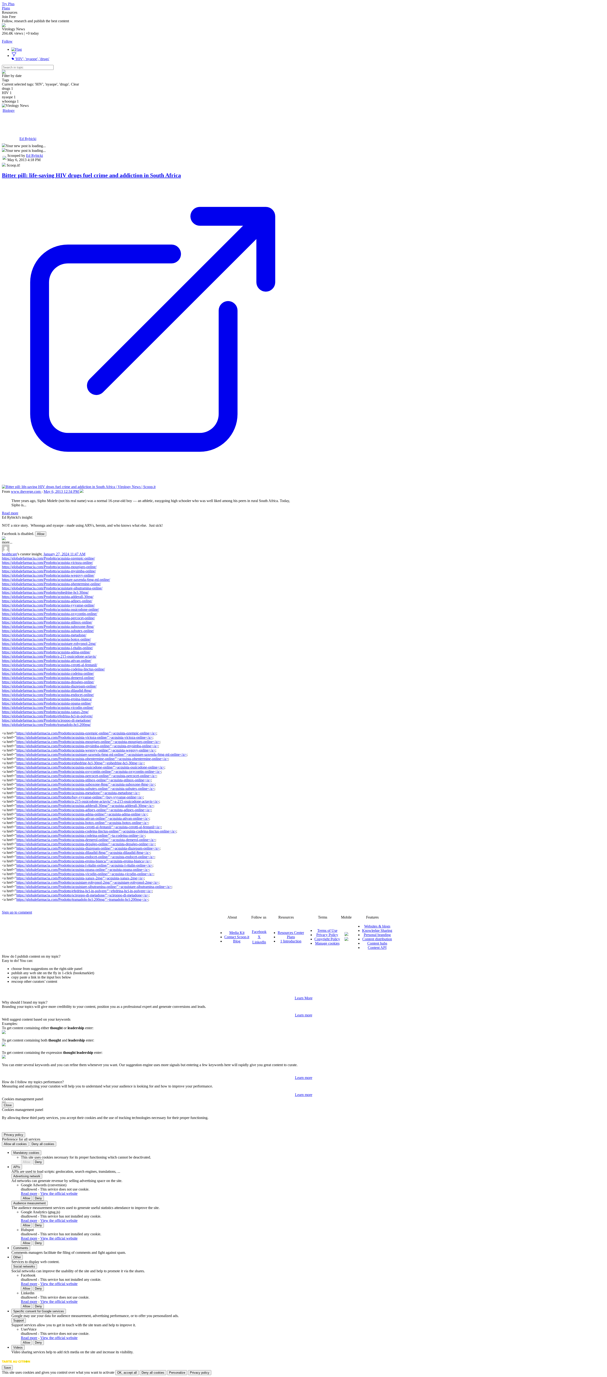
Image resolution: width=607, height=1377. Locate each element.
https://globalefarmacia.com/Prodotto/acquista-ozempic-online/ (48, 558)
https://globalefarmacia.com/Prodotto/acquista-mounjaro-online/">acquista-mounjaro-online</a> (88, 742)
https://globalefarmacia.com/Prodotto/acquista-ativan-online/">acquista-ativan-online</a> (82, 818)
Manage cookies (327, 943)
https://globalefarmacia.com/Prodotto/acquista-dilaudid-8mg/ (47, 690)
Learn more (303, 1015)
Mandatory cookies (26, 1153)
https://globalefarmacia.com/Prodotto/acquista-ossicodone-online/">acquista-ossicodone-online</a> (90, 767)
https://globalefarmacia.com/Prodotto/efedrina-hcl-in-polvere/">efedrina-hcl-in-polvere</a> (84, 891)
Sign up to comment (17, 912)
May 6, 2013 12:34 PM (62, 491)
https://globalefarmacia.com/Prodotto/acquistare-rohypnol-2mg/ (49, 644)
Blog (236, 941)
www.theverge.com (26, 491)
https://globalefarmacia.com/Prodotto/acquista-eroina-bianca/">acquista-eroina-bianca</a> (83, 861)
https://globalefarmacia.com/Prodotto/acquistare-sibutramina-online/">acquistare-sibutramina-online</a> (93, 887)
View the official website (59, 1193)
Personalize (177, 1372)
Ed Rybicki (27, 139)
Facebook (259, 932)
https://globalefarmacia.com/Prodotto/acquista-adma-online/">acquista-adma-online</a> (81, 814)
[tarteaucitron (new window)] (16, 1364)
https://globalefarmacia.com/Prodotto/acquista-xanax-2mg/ (45, 712)
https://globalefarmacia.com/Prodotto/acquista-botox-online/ (46, 639)
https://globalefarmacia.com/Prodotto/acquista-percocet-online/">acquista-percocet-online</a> (86, 776)
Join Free (9, 17)
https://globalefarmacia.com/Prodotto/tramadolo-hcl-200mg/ (46, 725)
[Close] (4, 1102)
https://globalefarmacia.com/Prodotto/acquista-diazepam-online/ (49, 686)
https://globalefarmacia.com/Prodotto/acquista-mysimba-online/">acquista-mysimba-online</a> (87, 746)
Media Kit (236, 933)
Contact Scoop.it (236, 937)
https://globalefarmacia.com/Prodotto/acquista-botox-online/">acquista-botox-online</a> (82, 823)
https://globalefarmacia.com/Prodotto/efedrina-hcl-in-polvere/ (47, 716)
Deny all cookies (43, 1144)
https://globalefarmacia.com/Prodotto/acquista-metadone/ (44, 635)
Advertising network (26, 1176)
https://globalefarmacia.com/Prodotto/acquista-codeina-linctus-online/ (53, 669)
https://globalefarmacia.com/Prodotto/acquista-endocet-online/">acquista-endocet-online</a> (85, 857)
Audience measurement (29, 1203)
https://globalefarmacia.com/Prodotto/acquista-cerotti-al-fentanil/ (49, 665)
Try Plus (8, 4)
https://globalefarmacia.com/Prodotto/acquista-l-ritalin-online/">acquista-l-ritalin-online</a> (84, 865)
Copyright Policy (327, 939)
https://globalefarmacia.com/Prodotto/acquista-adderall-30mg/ (47, 597)
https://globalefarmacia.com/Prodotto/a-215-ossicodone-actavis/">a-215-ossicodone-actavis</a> (87, 801)
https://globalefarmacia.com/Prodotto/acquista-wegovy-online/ (48, 575)
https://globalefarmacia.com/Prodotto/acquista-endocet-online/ (48, 695)
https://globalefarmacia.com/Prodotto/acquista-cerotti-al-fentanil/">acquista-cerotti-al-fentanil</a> (88, 827)
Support (18, 1320)
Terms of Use (327, 931)
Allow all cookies (15, 1144)
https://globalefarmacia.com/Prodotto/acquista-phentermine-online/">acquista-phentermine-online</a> (92, 759)
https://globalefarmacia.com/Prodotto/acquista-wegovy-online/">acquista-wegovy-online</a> (85, 750)
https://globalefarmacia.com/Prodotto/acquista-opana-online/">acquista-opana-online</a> (82, 870)
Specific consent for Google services (38, 1311)
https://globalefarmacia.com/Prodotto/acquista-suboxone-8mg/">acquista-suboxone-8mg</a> (85, 784)
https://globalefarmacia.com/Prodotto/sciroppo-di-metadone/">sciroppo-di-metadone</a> (82, 895)
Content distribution (377, 939)
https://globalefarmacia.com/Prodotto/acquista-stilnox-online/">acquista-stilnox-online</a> (83, 780)
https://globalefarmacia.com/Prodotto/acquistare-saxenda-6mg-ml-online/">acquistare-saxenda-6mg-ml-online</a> (101, 754)
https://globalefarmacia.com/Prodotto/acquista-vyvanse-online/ (48, 605)
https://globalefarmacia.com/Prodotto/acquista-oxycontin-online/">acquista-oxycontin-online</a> (88, 772)
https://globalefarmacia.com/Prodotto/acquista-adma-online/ (46, 652)
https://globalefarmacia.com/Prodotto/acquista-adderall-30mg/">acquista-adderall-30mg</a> (84, 806)
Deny (38, 1162)
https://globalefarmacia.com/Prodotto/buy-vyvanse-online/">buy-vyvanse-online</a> (79, 797)
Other (17, 1257)
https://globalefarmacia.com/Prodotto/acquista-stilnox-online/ (47, 622)
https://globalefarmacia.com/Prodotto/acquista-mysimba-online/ (49, 571)
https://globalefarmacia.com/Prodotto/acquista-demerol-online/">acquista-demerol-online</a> (85, 840)
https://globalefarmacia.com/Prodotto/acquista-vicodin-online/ (47, 708)
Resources (9, 12)
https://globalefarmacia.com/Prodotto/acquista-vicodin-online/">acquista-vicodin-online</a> (84, 874)
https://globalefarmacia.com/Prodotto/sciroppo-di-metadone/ (46, 720)
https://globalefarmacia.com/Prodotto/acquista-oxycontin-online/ (49, 614)
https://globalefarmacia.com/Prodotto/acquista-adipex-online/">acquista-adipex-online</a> (83, 810)
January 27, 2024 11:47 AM (64, 554)
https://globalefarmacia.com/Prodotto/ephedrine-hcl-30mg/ (45, 592)
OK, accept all (127, 1372)
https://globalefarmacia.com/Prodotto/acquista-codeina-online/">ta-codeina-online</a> (80, 835)
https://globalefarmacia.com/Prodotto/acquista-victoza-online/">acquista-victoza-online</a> (84, 737)
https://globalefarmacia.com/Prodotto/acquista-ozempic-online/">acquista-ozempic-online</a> (86, 733)
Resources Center (291, 933)
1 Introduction (290, 941)
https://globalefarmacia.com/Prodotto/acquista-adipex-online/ (47, 601)
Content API (377, 948)
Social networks (24, 1266)
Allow (40, 534)
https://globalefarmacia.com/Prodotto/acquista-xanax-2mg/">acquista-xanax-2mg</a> (80, 878)
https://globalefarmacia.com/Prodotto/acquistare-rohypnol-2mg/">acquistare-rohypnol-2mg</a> (87, 882)
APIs (16, 1167)
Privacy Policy (327, 935)
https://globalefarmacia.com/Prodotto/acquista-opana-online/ (46, 703)
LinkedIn (259, 942)
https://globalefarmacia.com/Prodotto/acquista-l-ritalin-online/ (47, 648)
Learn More (304, 998)
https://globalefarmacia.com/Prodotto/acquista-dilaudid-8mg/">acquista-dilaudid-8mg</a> (83, 853)
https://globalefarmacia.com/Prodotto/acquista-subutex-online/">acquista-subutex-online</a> (85, 789)
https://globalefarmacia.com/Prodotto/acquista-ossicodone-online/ (50, 609)
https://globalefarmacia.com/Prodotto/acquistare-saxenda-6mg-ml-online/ (56, 580)
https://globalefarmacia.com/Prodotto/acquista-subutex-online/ (48, 631)
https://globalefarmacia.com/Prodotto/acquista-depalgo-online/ (48, 682)
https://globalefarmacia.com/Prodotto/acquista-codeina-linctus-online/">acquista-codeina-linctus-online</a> (96, 831)
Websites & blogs (377, 926)
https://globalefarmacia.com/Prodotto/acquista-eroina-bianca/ (47, 699)
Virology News (25, 122)
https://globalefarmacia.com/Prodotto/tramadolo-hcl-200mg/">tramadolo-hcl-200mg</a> (82, 899)
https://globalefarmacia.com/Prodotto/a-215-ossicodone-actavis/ (49, 656)
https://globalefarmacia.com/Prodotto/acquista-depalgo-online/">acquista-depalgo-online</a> (85, 844)
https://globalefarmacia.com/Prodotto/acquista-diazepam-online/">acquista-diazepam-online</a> (88, 848)
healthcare (9, 554)
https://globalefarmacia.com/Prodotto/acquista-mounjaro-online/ (49, 567)
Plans (6, 8)
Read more (10, 513)
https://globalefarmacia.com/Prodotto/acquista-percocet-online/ (48, 618)
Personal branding (377, 935)
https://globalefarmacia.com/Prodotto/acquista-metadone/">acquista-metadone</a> (77, 793)
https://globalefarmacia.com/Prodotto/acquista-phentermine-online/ (51, 584)
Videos (18, 1347)
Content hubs (377, 943)
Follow (7, 41)
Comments (20, 1248)
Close (8, 1105)
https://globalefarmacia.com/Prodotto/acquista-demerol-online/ (48, 678)
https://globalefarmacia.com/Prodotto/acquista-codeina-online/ (48, 673)
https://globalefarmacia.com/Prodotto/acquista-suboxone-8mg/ (48, 627)
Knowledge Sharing (377, 931)
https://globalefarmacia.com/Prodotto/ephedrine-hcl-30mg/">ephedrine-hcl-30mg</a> (80, 763)
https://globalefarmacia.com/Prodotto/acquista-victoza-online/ (47, 563)
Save (7, 1367)
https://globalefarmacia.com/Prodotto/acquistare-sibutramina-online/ (52, 588)
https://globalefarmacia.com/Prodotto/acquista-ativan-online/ (46, 661)
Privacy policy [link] (13, 1135)
